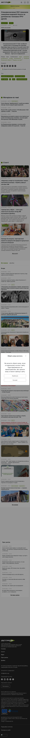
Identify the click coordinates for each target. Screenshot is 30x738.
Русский (15, 380)
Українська (15, 376)
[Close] (26, 356)
